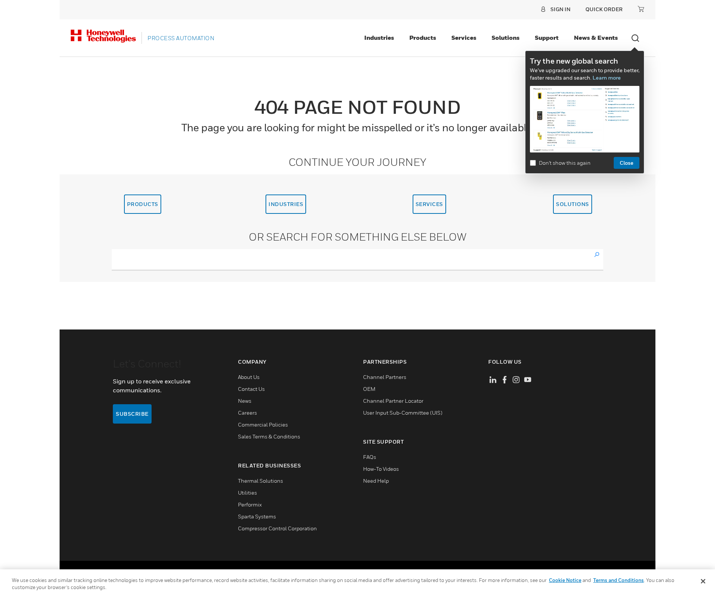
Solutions (505, 37)
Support (547, 37)
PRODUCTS (142, 204)
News (244, 401)
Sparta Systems (257, 516)
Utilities (247, 492)
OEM (369, 389)
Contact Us (251, 389)
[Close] (703, 581)
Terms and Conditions (618, 580)
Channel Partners (384, 377)
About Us (249, 377)
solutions (572, 204)
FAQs (369, 457)
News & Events (596, 37)
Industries (379, 37)
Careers (247, 412)
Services (463, 37)
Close (626, 163)
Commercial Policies (263, 424)
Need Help (376, 480)
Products (422, 37)
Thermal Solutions (260, 480)
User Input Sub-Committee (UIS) (402, 412)
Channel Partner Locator (393, 401)
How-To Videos (381, 469)
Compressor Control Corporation (277, 528)
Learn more (606, 77)
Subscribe (132, 414)
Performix (250, 504)
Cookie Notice (565, 580)
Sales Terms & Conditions (269, 436)
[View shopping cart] (641, 9)
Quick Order (604, 9)
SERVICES (429, 204)
